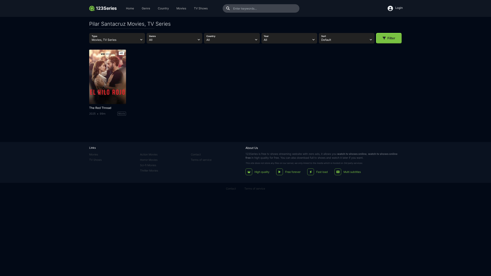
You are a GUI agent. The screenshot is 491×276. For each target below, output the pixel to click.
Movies (181, 8)
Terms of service (201, 159)
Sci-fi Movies (148, 165)
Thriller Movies (149, 170)
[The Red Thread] (107, 77)
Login (399, 8)
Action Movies (148, 154)
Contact (196, 154)
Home (130, 8)
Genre (146, 8)
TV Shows (201, 8)
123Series (252, 153)
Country (163, 8)
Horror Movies (148, 159)
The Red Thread (100, 108)
